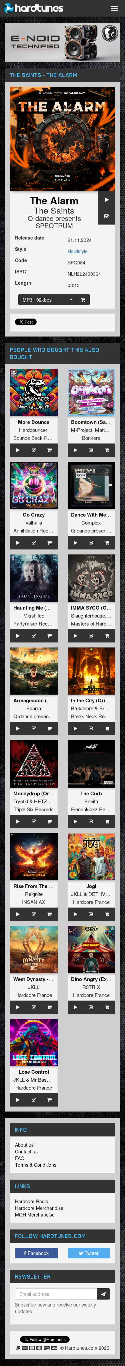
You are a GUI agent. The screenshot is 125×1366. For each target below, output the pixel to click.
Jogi (91, 886)
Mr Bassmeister (48, 1079)
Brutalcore (82, 708)
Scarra (33, 708)
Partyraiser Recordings (38, 623)
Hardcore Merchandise (39, 1208)
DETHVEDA (101, 893)
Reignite (34, 893)
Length (23, 282)
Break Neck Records (94, 716)
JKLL (76, 893)
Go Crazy (34, 514)
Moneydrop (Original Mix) (43, 793)
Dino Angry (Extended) (97, 979)
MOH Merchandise (35, 1214)
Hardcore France (91, 901)
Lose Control (34, 1071)
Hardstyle (78, 251)
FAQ (19, 1158)
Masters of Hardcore (93, 623)
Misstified (33, 615)
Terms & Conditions (35, 1164)
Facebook (37, 1253)
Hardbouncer (33, 429)
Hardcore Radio (31, 1201)
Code (21, 260)
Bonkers (91, 437)
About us (24, 1144)
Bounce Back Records (38, 437)
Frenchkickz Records (94, 809)
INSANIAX (33, 901)
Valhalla (33, 522)
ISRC (20, 271)
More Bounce (33, 422)
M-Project (81, 429)
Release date (29, 237)
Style (20, 248)
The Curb (91, 793)
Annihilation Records (35, 530)
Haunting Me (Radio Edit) (42, 607)
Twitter (91, 1253)
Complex (91, 522)
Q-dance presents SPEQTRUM (54, 221)
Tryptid (20, 801)
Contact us (26, 1151)
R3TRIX (91, 986)
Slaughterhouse (88, 615)
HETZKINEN (48, 801)
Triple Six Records (34, 809)
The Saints (54, 210)
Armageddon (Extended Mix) (46, 700)
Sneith (91, 801)
